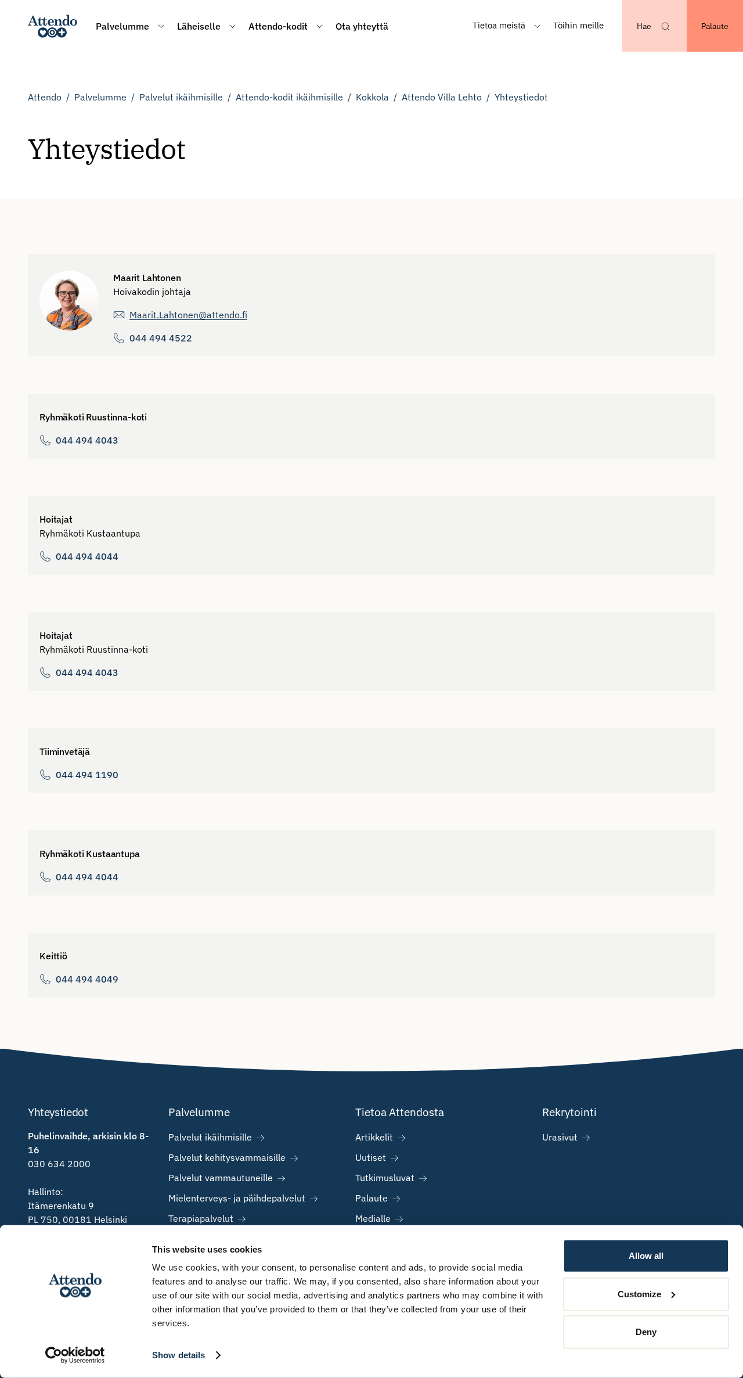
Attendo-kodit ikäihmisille (289, 97)
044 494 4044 (87, 556)
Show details (178, 1355)
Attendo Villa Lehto (442, 97)
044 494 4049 (87, 979)
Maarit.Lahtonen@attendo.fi (188, 315)
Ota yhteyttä (362, 26)
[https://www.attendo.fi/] (52, 26)
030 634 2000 (59, 1164)
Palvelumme (100, 97)
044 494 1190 (87, 774)
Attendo (45, 97)
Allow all (646, 1256)
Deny (646, 1332)
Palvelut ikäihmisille (181, 97)
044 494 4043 (87, 440)
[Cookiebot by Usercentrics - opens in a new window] (75, 1355)
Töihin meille (578, 25)
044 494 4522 (160, 338)
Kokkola (372, 97)
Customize (639, 1293)
